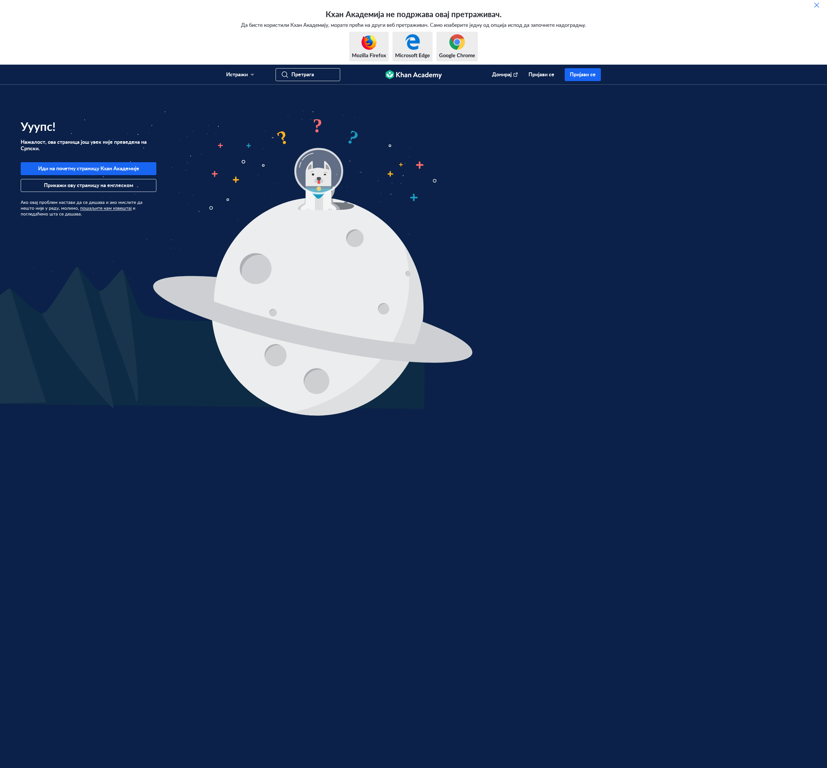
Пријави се (541, 74)
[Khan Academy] (413, 74)
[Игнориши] (816, 5)
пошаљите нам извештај (105, 208)
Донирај (502, 74)
